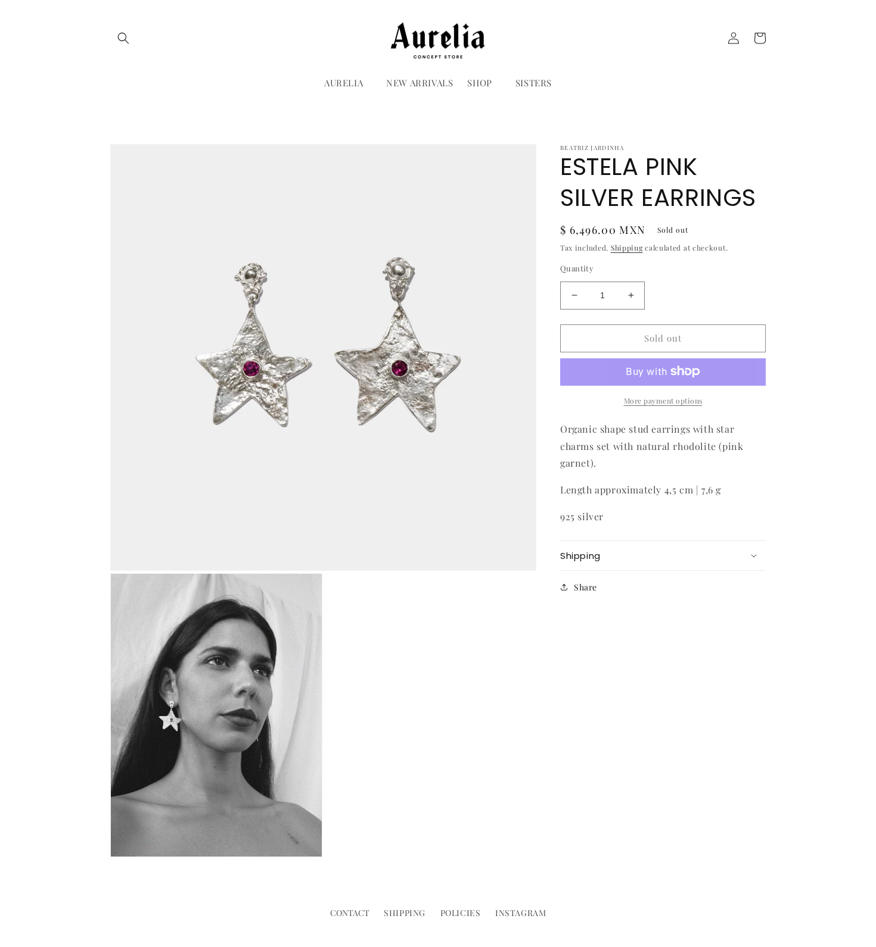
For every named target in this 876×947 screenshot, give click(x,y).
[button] (123, 38)
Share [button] (585, 587)
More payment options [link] (663, 400)
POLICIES (460, 912)
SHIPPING (404, 912)
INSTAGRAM (520, 912)
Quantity (577, 268)
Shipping (627, 247)
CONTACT (349, 912)
